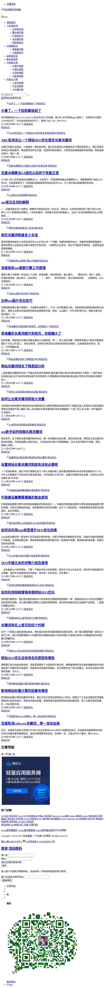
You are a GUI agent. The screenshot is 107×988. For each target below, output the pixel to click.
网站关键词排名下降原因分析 (23, 366)
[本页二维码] (10, 984)
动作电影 (20, 819)
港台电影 (18, 69)
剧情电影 (13, 822)
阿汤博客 (27, 836)
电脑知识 (13, 46)
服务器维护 (56, 819)
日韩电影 (18, 73)
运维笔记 (18, 42)
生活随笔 (18, 86)
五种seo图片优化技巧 (16, 301)
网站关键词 (93, 816)
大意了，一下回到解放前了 (21, 111)
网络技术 (34, 819)
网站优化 (13, 56)
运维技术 (13, 26)
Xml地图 (15, 825)
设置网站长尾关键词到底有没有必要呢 (29, 464)
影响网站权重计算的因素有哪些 (24, 691)
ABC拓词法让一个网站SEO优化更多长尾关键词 (36, 140)
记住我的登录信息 (13, 862)
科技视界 (13, 59)
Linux (63, 819)
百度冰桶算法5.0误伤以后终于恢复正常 (30, 173)
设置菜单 (11, 4)
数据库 (79, 816)
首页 (3, 98)
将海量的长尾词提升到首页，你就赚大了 (31, 333)
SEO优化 (21, 822)
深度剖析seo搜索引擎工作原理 (23, 268)
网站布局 (13, 816)
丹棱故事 (30, 822)
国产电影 (18, 66)
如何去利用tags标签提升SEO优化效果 (29, 530)
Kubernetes (71, 819)
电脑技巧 (18, 53)
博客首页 (11, 22)
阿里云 (40, 816)
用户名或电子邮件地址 (12, 877)
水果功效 (18, 89)
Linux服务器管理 (27, 830)
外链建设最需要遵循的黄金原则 (24, 497)
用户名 (4, 855)
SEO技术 (5, 816)
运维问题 (18, 32)
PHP (25, 816)
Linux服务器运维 (44, 830)
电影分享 (13, 63)
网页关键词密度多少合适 (19, 235)
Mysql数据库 (81, 819)
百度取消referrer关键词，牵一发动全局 (30, 723)
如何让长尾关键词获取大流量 (23, 399)
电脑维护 (99, 819)
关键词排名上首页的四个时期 (23, 625)
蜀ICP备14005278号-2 (12, 841)
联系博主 (11, 982)
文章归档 (33, 825)
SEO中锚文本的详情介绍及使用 (24, 563)
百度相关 (48, 816)
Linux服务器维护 (9, 830)
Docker (72, 816)
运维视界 (18, 39)
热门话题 (24, 825)
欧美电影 (18, 76)
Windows (56, 816)
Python (27, 819)
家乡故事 (18, 83)
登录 (4, 848)
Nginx (20, 816)
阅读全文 (5, 127)
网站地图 (5, 825)
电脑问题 (18, 49)
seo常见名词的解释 (15, 202)
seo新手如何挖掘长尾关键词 (21, 432)
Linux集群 (64, 816)
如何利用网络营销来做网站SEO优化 (28, 592)
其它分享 (13, 79)
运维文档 (18, 29)
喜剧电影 (5, 822)
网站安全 (11, 819)
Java (40, 819)
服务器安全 (32, 816)
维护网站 (46, 819)
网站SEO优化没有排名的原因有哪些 (28, 658)
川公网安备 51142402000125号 (40, 841)
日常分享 (91, 819)
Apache (85, 816)
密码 (3, 859)
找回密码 (15, 848)
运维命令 (18, 36)
